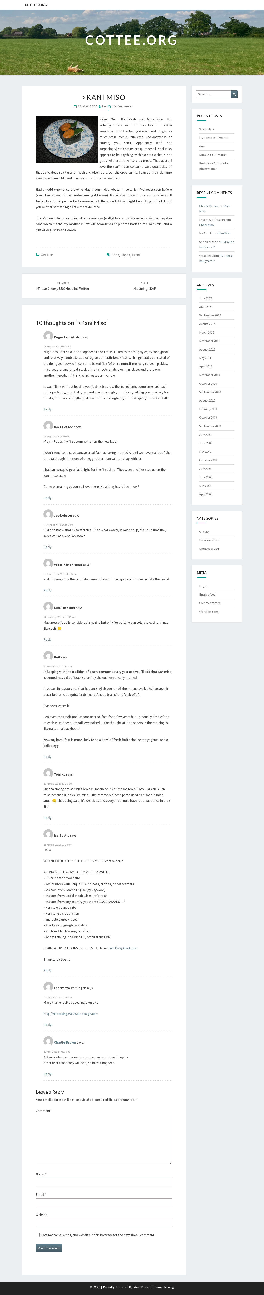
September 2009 (210, 426)
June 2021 (205, 298)
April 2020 (205, 307)
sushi (136, 255)
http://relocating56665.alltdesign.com (70, 1013)
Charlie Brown (65, 1042)
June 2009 (205, 443)
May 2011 (205, 358)
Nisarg (169, 1287)
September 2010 (210, 392)
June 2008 (205, 477)
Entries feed (207, 594)
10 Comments (122, 106)
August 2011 (207, 349)
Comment (44, 1111)
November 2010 (209, 375)
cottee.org (36, 4)
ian (104, 106)
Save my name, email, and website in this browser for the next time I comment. (98, 1235)
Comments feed (210, 603)
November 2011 (209, 341)
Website (41, 1214)
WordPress (142, 1287)
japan (125, 255)
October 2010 (208, 383)
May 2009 (205, 451)
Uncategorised (209, 540)
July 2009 (205, 434)
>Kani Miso (206, 225)
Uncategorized (209, 548)
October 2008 (208, 460)
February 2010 (208, 409)
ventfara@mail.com (123, 948)
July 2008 (205, 469)
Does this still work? (212, 155)
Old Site (47, 255)
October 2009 (208, 417)
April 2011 (205, 366)
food (115, 255)
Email (41, 1194)
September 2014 (210, 315)
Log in (203, 586)
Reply (47, 409)
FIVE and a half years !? (214, 138)
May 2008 (205, 486)
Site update (206, 129)
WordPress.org (209, 611)
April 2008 (205, 494)
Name (41, 1174)
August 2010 (207, 400)
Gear (202, 146)
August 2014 (207, 324)
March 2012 (206, 332)
